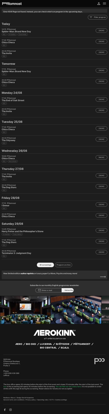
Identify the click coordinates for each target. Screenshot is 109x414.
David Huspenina (28, 397)
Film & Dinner (13, 161)
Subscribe (69, 290)
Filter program (100, 17)
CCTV (52, 400)
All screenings (45, 265)
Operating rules (43, 400)
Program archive (64, 265)
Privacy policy (31, 400)
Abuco (13, 397)
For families (12, 34)
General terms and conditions (14, 400)
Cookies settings (61, 400)
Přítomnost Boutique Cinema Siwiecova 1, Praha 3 (11, 363)
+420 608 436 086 (11, 373)
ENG (4, 34)
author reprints (27, 273)
